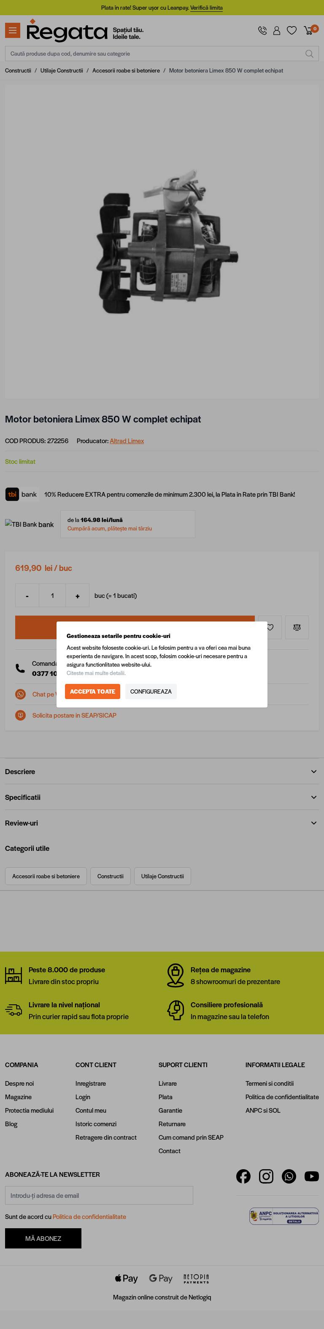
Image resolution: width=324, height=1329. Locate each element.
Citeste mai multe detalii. (96, 673)
